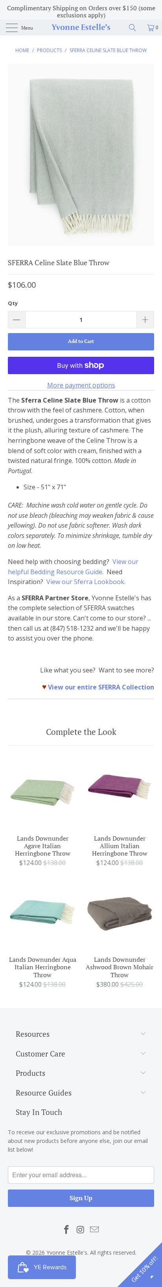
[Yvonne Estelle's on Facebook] (66, 1230)
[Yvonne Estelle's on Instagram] (81, 1230)
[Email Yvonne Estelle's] (95, 1230)
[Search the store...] (135, 27)
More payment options (81, 385)
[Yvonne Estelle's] (81, 28)
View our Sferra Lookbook (85, 581)
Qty (13, 303)
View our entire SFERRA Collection (101, 687)
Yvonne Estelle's (66, 1252)
